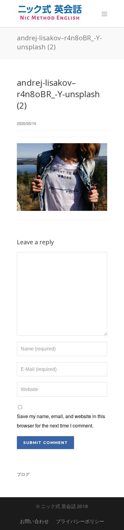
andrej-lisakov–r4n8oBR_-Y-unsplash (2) (58, 94)
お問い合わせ (34, 521)
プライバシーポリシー (80, 521)
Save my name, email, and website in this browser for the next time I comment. (61, 421)
